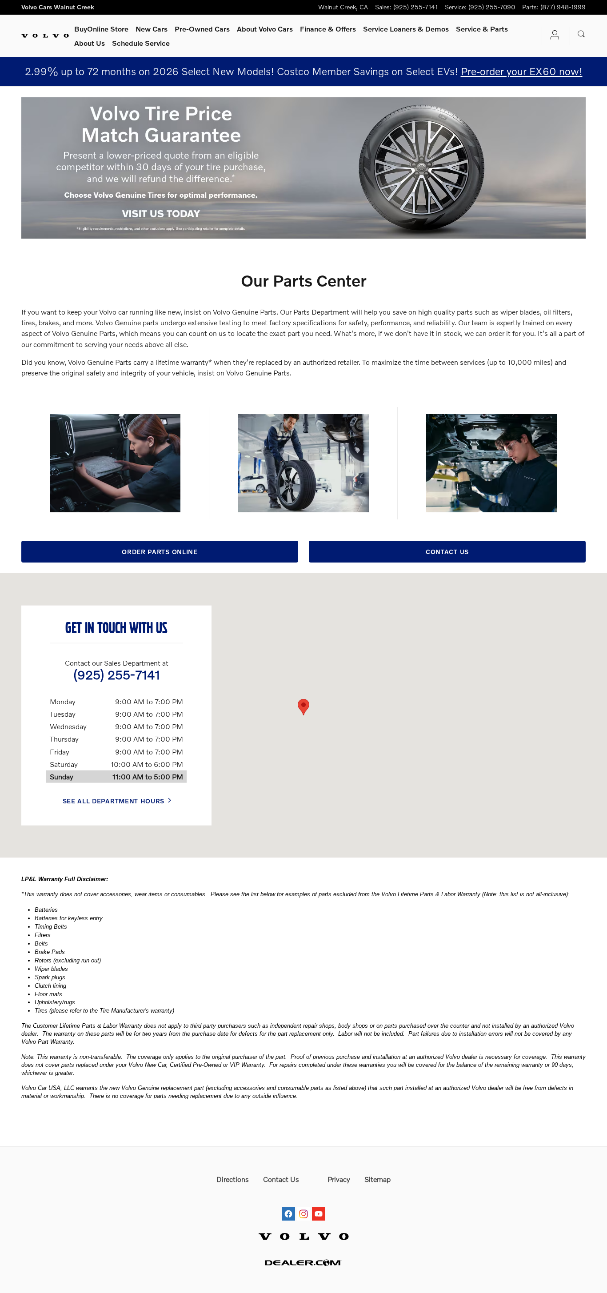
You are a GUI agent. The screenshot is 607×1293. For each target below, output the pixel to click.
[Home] (45, 36)
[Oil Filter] (491, 463)
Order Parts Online (160, 551)
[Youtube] (318, 1205)
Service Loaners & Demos (406, 28)
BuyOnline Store (101, 28)
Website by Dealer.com (303, 1262)
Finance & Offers (328, 28)
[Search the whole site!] (581, 34)
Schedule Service (141, 43)
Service (482, 28)
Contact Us (447, 551)
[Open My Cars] (552, 36)
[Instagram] (303, 1205)
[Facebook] (288, 1205)
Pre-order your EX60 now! (522, 71)
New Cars (152, 28)
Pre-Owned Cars (202, 28)
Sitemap (377, 1179)
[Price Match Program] (303, 168)
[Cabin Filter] (115, 463)
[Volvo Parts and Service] (303, 463)
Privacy (338, 1179)
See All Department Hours (114, 800)
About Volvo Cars (265, 28)
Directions (232, 1179)
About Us (89, 43)
